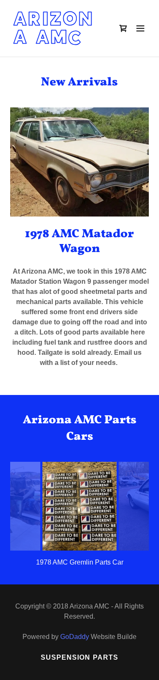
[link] (59, 41)
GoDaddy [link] (74, 636)
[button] (140, 28)
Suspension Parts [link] (79, 657)
